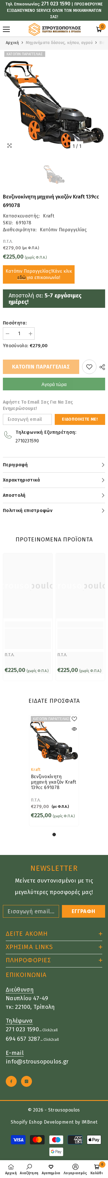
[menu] (6, 29)
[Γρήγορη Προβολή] (74, 729)
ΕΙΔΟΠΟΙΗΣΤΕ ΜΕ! (80, 419)
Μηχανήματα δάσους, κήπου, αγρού (59, 42)
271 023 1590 (55, 4)
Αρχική (12, 42)
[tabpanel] (54, 770)
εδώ (21, 277)
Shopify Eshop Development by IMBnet (54, 1122)
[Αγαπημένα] (89, 367)
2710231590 (27, 441)
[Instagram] (26, 1081)
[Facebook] (11, 1081)
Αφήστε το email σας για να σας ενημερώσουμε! (38, 405)
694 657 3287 (23, 1038)
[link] (28, 639)
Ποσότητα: (15, 323)
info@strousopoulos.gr (37, 1061)
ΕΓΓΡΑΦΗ (83, 911)
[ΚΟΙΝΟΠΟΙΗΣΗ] (100, 367)
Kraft (48, 216)
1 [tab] (54, 834)
